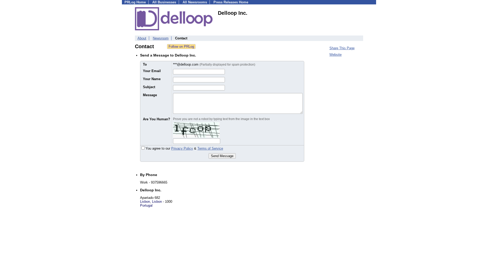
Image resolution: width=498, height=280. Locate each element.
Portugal (146, 205)
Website (335, 55)
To (145, 64)
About (141, 38)
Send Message (222, 156)
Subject (149, 87)
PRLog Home (135, 2)
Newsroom (161, 38)
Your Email (152, 71)
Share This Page (342, 48)
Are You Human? (156, 119)
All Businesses (164, 2)
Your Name (152, 79)
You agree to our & (184, 148)
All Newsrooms (195, 2)
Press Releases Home (230, 2)
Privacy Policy (182, 148)
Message (150, 95)
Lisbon (145, 202)
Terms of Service (210, 148)
